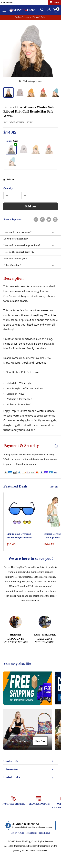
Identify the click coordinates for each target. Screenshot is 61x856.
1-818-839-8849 (7, 2)
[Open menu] (4, 10)
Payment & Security (21, 445)
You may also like (17, 664)
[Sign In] (48, 9)
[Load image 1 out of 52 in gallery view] (8, 92)
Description (13, 278)
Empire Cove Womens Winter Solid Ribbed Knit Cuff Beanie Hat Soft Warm (29, 111)
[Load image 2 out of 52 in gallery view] (20, 92)
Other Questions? (13, 265)
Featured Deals (15, 486)
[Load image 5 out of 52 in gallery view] (54, 92)
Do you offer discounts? (16, 238)
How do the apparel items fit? (19, 252)
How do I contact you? (15, 258)
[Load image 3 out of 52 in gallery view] (31, 92)
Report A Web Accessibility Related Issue (30, 833)
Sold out (30, 206)
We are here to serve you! (30, 558)
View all (53, 486)
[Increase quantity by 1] (25, 195)
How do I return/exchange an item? (22, 245)
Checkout (56, 2)
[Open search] (42, 10)
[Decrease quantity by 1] (7, 195)
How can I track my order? (18, 232)
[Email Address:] (55, 219)
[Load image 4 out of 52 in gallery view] (43, 92)
